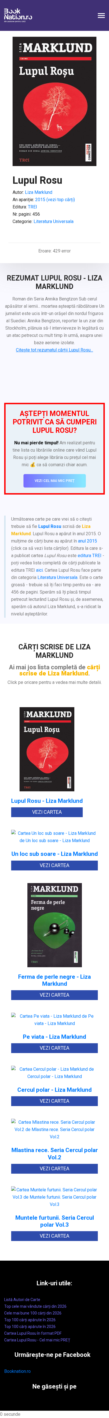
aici (39, 570)
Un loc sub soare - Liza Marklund (54, 854)
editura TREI (89, 555)
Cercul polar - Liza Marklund (54, 1090)
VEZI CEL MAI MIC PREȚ (55, 481)
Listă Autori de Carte (22, 1299)
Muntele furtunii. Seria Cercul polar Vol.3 (54, 1221)
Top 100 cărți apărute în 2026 (30, 1320)
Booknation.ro (17, 1371)
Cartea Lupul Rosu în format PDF (32, 1333)
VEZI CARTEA (47, 812)
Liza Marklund (38, 192)
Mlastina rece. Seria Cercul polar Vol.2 (54, 1154)
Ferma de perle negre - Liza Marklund (54, 980)
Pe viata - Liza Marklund (54, 1037)
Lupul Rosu (49, 526)
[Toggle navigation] (101, 16)
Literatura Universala (54, 221)
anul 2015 (87, 541)
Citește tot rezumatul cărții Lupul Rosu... (54, 350)
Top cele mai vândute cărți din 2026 (35, 1306)
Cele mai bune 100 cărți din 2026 (32, 1313)
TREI (32, 207)
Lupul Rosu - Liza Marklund (47, 801)
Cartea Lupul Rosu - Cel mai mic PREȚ (37, 1340)
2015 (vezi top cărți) (55, 199)
